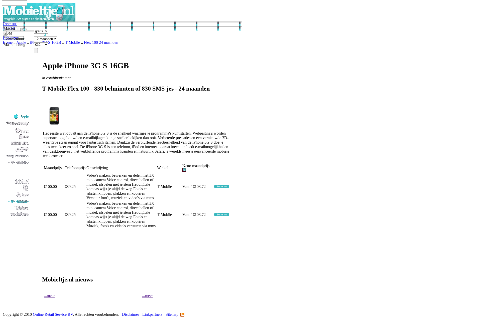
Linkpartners (152, 314)
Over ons (10, 24)
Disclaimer (130, 314)
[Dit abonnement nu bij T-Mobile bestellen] (221, 187)
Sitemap (172, 314)
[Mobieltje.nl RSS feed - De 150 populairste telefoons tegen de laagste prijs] (182, 314)
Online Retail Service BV (53, 314)
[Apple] (16, 119)
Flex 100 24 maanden (101, 42)
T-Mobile (72, 42)
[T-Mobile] (16, 203)
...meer (49, 295)
